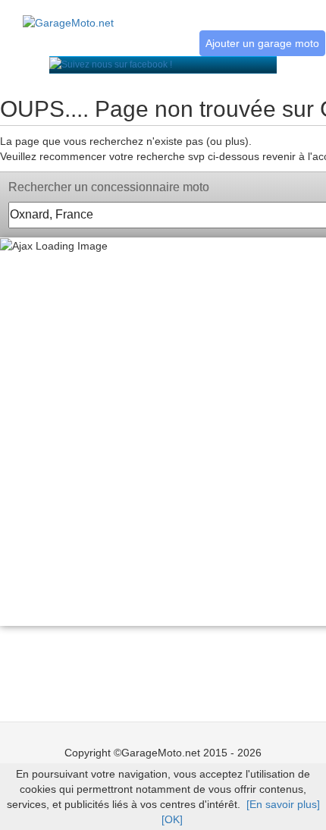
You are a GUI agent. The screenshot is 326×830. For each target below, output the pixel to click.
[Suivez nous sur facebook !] (110, 64)
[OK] (172, 819)
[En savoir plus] (283, 804)
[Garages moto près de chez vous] (68, 14)
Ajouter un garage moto (262, 43)
